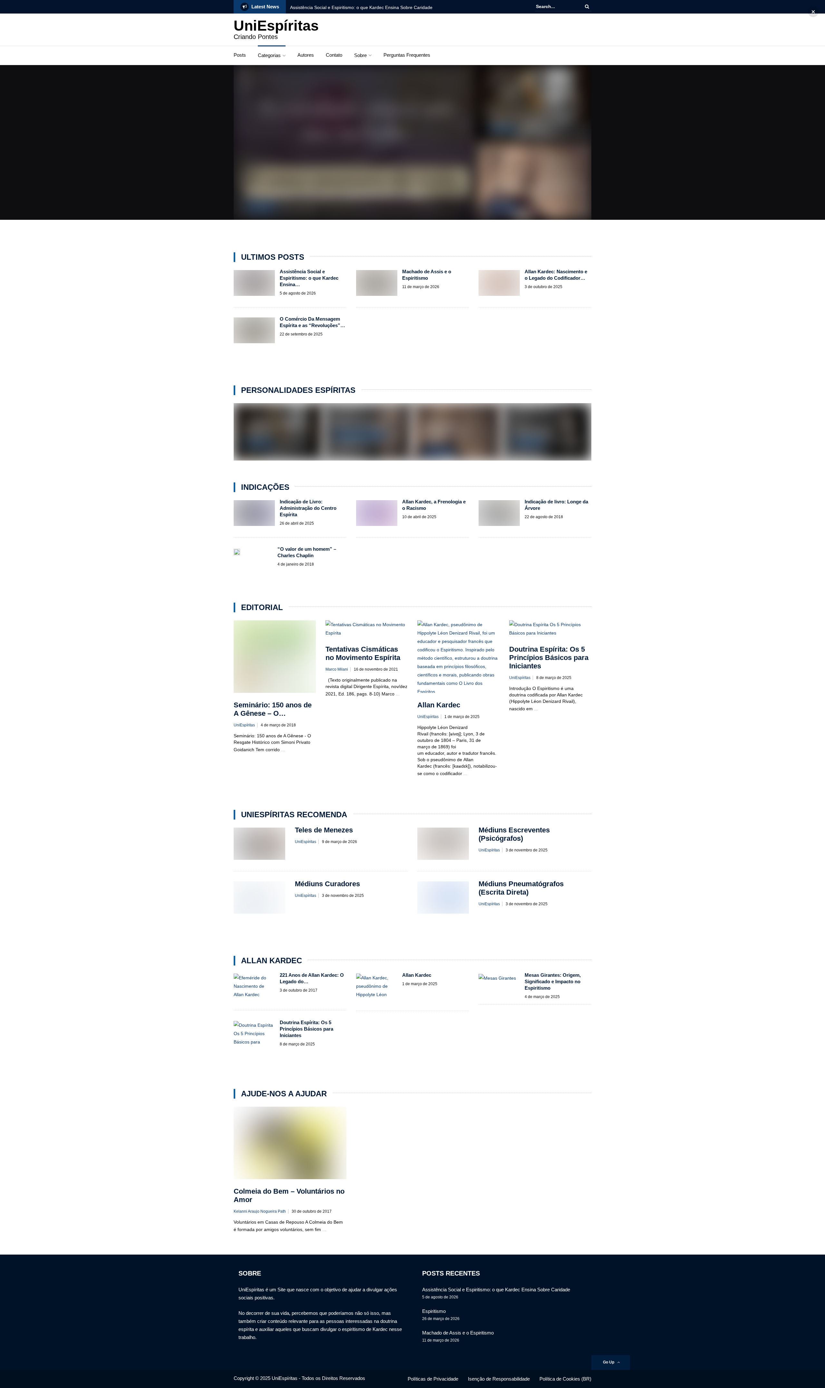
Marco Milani (336, 669)
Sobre (360, 55)
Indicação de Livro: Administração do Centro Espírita (308, 508)
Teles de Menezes (359, 424)
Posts (240, 55)
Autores (305, 55)
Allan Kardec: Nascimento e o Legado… (445, 432)
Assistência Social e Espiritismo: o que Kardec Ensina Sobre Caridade (361, 7)
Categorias (269, 55)
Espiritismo (434, 1311)
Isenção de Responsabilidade (499, 1379)
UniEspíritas (276, 25)
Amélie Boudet (533, 432)
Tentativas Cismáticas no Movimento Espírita (362, 653)
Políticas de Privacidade (433, 1379)
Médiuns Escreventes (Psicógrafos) (514, 834)
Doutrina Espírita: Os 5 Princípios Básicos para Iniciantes (548, 657)
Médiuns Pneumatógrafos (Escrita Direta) (521, 888)
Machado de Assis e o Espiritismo (531, 118)
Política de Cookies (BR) (565, 1379)
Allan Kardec (260, 207)
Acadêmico (501, 130)
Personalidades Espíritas (361, 435)
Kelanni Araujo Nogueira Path (260, 1211)
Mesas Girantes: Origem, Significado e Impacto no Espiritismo (553, 981)
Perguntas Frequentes (406, 55)
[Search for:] (555, 6)
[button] (813, 11)
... (283, 749)
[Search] (587, 6)
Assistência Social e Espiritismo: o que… (340, 194)
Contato (334, 55)
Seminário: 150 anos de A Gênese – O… (273, 709)
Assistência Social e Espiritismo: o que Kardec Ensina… (309, 278)
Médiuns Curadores (327, 884)
